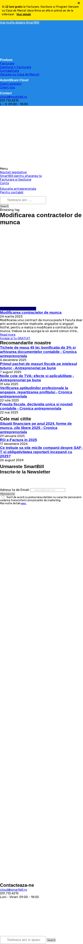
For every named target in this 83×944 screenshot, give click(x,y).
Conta (4, 183)
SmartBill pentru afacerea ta (21, 176)
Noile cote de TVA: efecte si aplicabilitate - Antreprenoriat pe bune (37, 378)
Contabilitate (9, 71)
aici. (23, 503)
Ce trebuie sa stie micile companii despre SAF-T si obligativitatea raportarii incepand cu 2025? (41, 452)
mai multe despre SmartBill (19, 22)
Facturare (7, 63)
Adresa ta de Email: (15, 490)
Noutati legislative (13, 172)
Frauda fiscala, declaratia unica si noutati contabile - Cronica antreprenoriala (36, 406)
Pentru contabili (11, 192)
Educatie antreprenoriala (18, 189)
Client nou (7, 87)
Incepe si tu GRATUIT (15, 338)
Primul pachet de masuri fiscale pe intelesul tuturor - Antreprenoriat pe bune (38, 366)
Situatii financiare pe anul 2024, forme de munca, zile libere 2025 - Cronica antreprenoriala (36, 428)
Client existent (11, 84)
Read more (7, 334)
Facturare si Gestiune (15, 179)
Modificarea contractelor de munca (31, 312)
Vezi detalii (23, 14)
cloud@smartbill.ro (13, 97)
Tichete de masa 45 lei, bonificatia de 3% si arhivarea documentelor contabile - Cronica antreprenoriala (38, 352)
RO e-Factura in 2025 (18, 440)
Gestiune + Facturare (15, 67)
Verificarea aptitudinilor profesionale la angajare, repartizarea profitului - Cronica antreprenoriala (36, 392)
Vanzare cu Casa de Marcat (19, 74)
